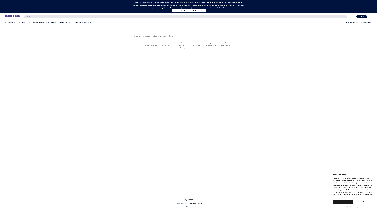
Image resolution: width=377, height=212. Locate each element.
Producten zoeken (151, 45)
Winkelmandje (211, 45)
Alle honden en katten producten (17, 22)
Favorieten (196, 45)
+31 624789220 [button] (352, 22)
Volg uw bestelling (181, 46)
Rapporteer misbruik (195, 203)
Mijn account (166, 45)
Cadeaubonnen (225, 45)
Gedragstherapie (38, 22)
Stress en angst (51, 22)
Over (62, 22)
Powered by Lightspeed (188, 207)
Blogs (68, 22)
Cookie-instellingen (181, 203)
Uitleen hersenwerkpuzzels (82, 22)
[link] (353, 206)
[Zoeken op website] (344, 16)
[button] (189, 10)
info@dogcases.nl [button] (366, 22)
